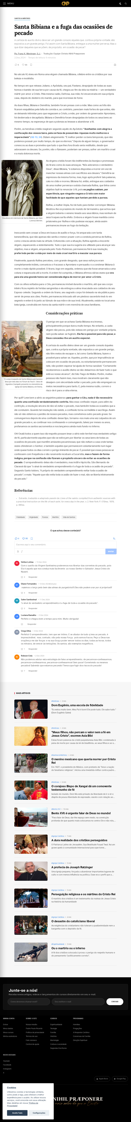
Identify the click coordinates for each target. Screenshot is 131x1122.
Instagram (7, 1069)
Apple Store (103, 1079)
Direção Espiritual (80, 1040)
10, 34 (36, 137)
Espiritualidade (56, 1025)
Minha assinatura (10, 1036)
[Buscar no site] (126, 3)
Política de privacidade (35, 1032)
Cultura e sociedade (58, 1044)
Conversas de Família (81, 1036)
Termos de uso (31, 1036)
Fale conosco (31, 1040)
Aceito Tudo (17, 1113)
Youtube (6, 1061)
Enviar (115, 1002)
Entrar (5, 1025)
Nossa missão (31, 1025)
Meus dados (8, 1028)
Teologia (53, 1028)
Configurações (39, 1113)
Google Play (121, 1079)
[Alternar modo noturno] (120, 3)
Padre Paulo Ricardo (34, 1028)
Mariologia (54, 1040)
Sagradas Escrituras (58, 1048)
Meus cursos (8, 1032)
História (53, 1036)
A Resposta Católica (81, 1032)
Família (53, 1032)
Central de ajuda (32, 1044)
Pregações (77, 1028)
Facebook (7, 1065)
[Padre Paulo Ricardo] (65, 4)
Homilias (76, 1025)
